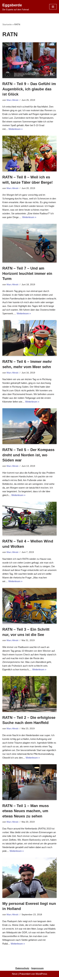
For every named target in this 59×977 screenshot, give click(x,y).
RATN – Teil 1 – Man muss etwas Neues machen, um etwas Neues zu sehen (25, 811)
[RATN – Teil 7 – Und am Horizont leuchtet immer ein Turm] (29, 243)
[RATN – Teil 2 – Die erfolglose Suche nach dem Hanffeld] (29, 694)
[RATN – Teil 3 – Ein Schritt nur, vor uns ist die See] (29, 606)
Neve (14, 973)
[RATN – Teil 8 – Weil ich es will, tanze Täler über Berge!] (29, 153)
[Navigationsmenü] (53, 6)
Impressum (37, 968)
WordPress (41, 973)
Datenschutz (22, 968)
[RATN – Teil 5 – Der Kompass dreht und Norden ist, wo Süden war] (29, 426)
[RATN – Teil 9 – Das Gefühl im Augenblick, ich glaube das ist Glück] (29, 60)
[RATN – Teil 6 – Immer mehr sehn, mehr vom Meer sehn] (29, 338)
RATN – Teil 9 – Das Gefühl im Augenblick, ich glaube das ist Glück (29, 89)
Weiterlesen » (15, 129)
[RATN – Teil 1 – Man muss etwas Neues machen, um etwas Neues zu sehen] (29, 782)
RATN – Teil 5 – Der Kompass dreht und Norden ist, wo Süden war (28, 455)
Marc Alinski (12, 100)
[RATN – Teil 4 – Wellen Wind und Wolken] (29, 519)
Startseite (7, 24)
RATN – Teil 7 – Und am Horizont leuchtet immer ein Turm (27, 273)
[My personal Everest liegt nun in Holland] (29, 878)
